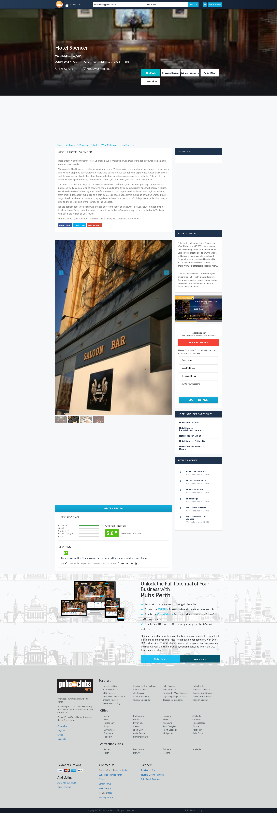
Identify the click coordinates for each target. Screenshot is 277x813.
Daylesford (109, 689)
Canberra (196, 679)
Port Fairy (197, 689)
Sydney (107, 675)
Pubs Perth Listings (194, 770)
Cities (60, 694)
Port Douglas (169, 686)
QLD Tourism (108, 652)
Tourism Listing (109, 645)
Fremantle (108, 693)
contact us (124, 730)
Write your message (191, 384)
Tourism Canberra (201, 649)
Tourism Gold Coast (202, 652)
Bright (107, 686)
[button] (64, 301)
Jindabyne (167, 682)
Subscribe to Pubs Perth (110, 734)
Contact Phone (189, 376)
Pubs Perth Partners (150, 739)
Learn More (151, 81)
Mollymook (168, 693)
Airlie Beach (139, 693)
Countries (62, 685)
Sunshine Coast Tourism (113, 656)
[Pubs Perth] (71, 5)
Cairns (136, 686)
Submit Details (198, 399)
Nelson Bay (109, 682)
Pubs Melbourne (110, 649)
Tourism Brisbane (141, 656)
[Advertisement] (138, 123)
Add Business (214, 4)
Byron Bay (138, 682)
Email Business (94, 225)
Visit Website (191, 73)
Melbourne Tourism (202, 656)
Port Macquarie (140, 696)
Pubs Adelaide (169, 649)
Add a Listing (65, 225)
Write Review (171, 73)
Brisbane (167, 675)
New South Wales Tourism (175, 652)
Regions (61, 690)
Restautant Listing (111, 663)
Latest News (105, 743)
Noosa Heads (198, 682)
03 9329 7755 (66, 68)
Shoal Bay (138, 689)
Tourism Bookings (141, 659)
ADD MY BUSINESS (66, 742)
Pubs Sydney (169, 645)
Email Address (188, 368)
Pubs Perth (198, 645)
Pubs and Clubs (140, 649)
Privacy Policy (106, 757)
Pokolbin (108, 696)
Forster (196, 686)
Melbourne (138, 675)
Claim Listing (79, 225)
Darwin (136, 679)
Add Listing (200, 618)
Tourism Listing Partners (144, 645)
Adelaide (196, 675)
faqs (110, 752)
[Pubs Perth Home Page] (205, 4)
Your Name (187, 360)
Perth (106, 679)
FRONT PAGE (64, 747)
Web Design (105, 748)
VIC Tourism (138, 652)
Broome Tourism (110, 659)
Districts (61, 698)
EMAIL (152, 73)
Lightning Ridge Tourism (174, 656)
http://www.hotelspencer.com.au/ (102, 68)
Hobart (166, 679)
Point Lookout (170, 689)
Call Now (211, 73)
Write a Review (113, 456)
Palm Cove (197, 693)
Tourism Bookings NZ (173, 659)
